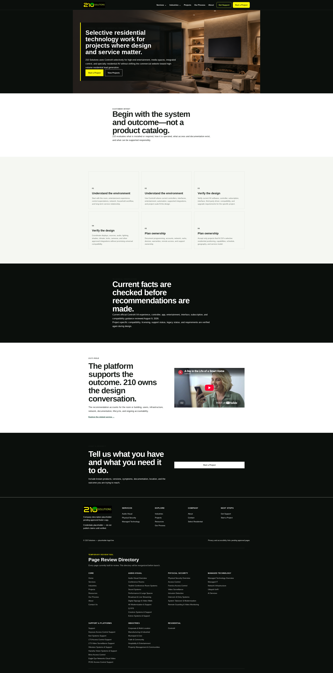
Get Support (224, 5)
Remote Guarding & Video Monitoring (183, 604)
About (211, 5)
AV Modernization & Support (139, 604)
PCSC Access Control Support (100, 662)
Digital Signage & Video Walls (140, 601)
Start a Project (241, 5)
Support (91, 628)
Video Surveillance (175, 589)
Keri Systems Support (97, 636)
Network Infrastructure (217, 586)
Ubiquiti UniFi (213, 589)
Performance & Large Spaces (140, 593)
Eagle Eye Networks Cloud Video (102, 658)
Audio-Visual (127, 514)
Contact (191, 518)
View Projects (114, 73)
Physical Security (129, 518)
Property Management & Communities (144, 647)
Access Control (174, 582)
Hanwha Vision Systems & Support (102, 651)
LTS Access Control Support (99, 639)
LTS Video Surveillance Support (101, 643)
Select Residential (195, 522)
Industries (175, 5)
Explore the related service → (101, 417)
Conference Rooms (136, 582)
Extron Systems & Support (139, 616)
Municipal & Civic (135, 636)
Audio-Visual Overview (137, 578)
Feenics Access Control (177, 586)
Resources (159, 522)
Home (90, 578)
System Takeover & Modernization (182, 601)
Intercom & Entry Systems (178, 597)
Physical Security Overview (179, 578)
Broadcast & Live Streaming (139, 597)
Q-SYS (131, 608)
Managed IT (213, 582)
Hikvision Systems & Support (100, 647)
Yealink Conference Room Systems (142, 586)
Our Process (199, 5)
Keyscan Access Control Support (101, 632)
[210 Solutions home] (94, 5)
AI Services (212, 593)
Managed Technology (131, 522)
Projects (187, 5)
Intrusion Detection (176, 593)
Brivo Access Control (96, 655)
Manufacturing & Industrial (139, 632)
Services (161, 5)
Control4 (171, 628)
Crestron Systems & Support (140, 612)
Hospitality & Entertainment (139, 643)
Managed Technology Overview (221, 578)
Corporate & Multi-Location (139, 628)
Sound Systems (134, 589)
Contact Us (93, 604)
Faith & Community (136, 639)
